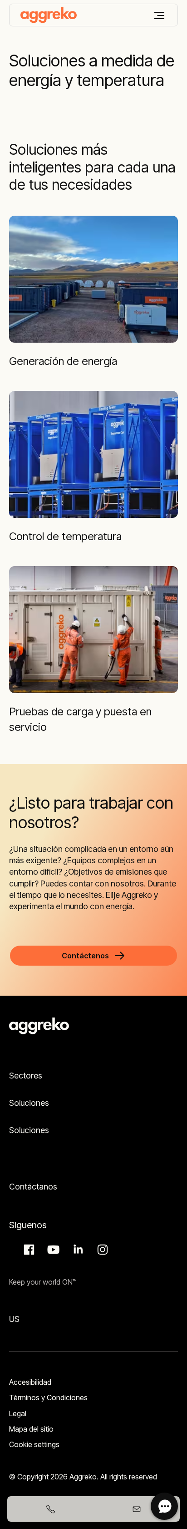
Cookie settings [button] (34, 1444)
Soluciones (29, 1103)
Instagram (101, 1249)
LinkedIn (77, 1249)
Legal (17, 1413)
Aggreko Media (52, 1249)
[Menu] (159, 15)
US (14, 1319)
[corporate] (48, 15)
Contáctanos (33, 1186)
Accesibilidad (30, 1382)
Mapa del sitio (31, 1428)
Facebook (28, 1249)
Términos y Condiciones (48, 1397)
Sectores (25, 1075)
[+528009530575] (50, 1509)
